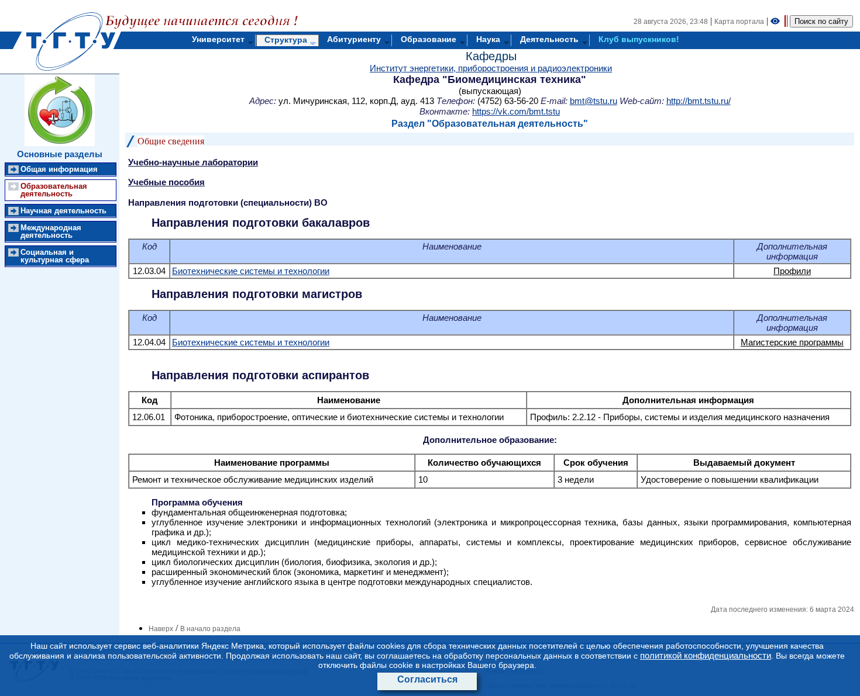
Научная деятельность (63, 210)
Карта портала (739, 22)
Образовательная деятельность (53, 190)
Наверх (161, 629)
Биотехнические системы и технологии (250, 271)
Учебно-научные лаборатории (193, 162)
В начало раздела (210, 629)
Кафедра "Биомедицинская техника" (489, 79)
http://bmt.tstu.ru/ (698, 101)
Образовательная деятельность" (510, 124)
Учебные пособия (166, 182)
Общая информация (59, 169)
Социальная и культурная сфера (54, 256)
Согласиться (427, 679)
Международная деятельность (50, 231)
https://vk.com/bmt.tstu (516, 111)
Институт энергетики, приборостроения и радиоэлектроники (491, 68)
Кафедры (491, 56)
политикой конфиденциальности (705, 655)
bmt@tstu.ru (593, 101)
